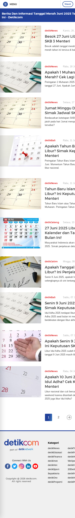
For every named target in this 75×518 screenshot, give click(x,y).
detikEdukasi (55, 452)
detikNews (54, 448)
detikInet (53, 460)
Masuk (68, 4)
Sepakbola (53, 473)
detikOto (53, 477)
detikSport (53, 469)
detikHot (52, 465)
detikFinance (55, 456)
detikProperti (55, 482)
